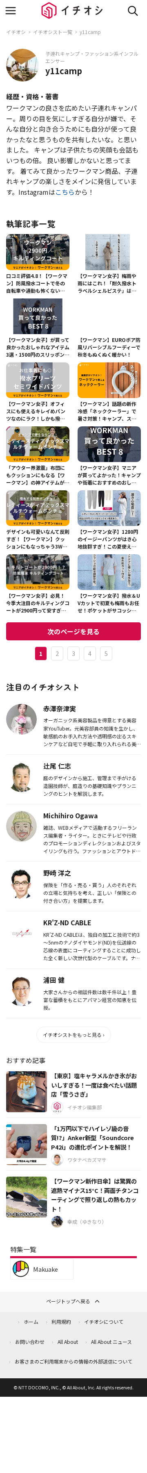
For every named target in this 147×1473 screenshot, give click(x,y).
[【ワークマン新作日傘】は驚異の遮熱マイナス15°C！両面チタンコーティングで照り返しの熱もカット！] (26, 1197)
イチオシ (16, 31)
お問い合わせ (30, 1341)
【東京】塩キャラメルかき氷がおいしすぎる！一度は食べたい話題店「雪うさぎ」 (94, 1084)
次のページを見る (73, 631)
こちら (65, 192)
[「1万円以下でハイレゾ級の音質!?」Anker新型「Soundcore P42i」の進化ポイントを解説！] (26, 1144)
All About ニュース (111, 1341)
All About (68, 1341)
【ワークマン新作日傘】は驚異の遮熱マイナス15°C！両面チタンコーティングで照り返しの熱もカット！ (94, 1195)
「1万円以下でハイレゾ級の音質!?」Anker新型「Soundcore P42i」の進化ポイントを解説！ (92, 1137)
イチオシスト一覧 (52, 31)
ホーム (31, 1321)
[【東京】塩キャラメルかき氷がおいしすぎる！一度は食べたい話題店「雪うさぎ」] (26, 1091)
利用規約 (61, 1321)
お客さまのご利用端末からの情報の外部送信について (73, 1361)
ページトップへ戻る (68, 1301)
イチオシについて (103, 1321)
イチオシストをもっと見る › (74, 1034)
